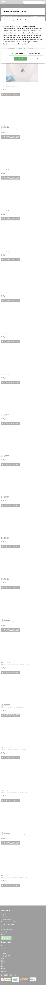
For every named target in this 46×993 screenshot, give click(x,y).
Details (19, 20)
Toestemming (9, 20)
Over (26, 20)
